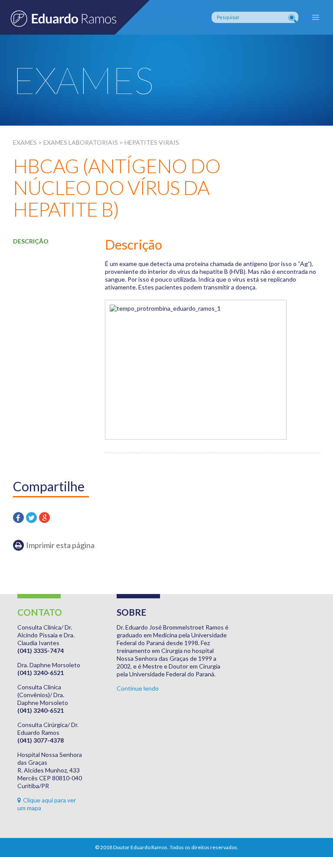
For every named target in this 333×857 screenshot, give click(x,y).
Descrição (31, 241)
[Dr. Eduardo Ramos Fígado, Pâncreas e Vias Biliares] (75, 17)
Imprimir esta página (60, 545)
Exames (25, 142)
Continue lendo (138, 688)
